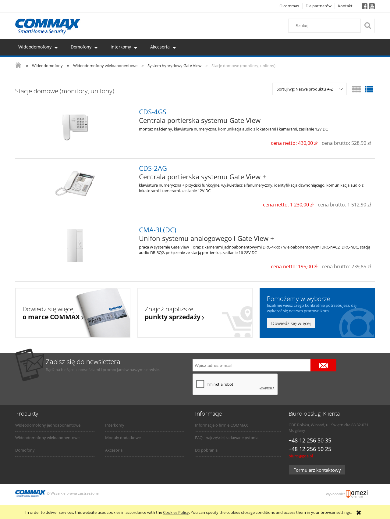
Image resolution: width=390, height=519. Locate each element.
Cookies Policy (176, 512)
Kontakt (345, 6)
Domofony (25, 450)
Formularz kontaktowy (317, 470)
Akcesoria (113, 450)
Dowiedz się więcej (291, 323)
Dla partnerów (319, 6)
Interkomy (114, 425)
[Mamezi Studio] (356, 493)
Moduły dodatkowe (123, 437)
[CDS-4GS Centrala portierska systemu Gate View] (75, 127)
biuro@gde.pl (301, 456)
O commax (289, 6)
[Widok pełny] (369, 89)
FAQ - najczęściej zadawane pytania (226, 437)
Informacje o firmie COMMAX (221, 425)
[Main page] (48, 26)
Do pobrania (206, 450)
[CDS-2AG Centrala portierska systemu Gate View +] (75, 184)
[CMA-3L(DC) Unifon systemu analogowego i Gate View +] (75, 245)
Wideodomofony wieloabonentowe (47, 437)
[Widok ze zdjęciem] (356, 89)
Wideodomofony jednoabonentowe (47, 425)
